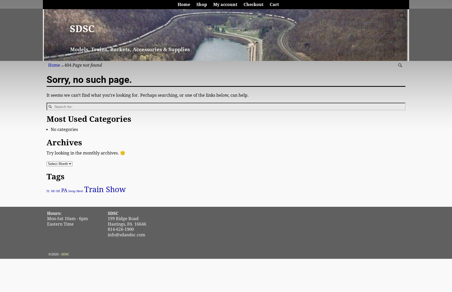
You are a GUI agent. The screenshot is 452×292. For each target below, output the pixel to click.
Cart (274, 4)
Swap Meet (75, 191)
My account (225, 4)
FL (48, 191)
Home (184, 4)
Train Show (105, 189)
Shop (201, 4)
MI (53, 191)
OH (58, 191)
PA (64, 190)
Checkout (253, 4)
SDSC (82, 29)
